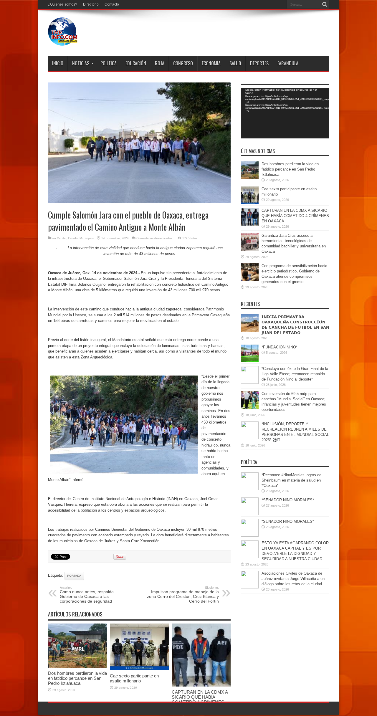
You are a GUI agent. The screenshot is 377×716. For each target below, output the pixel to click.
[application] (285, 113)
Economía (211, 63)
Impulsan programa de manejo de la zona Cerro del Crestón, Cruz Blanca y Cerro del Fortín (183, 594)
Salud (235, 63)
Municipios (87, 238)
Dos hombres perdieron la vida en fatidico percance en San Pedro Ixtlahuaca (77, 678)
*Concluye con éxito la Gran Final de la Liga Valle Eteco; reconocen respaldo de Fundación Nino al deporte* (295, 373)
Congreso (183, 63)
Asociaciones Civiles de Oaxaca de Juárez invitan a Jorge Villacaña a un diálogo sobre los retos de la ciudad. (293, 578)
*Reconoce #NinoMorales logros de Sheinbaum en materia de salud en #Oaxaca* (291, 480)
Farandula (287, 63)
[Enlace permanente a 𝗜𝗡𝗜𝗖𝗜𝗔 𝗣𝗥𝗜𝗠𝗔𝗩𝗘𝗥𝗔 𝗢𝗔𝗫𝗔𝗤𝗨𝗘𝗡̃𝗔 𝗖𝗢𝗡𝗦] (250, 330)
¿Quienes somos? (62, 4)
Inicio (57, 63)
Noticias (80, 63)
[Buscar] (324, 4)
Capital (61, 238)
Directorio (91, 4)
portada (74, 575)
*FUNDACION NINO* (279, 347)
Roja (159, 63)
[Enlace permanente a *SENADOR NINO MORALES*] (250, 514)
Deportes (259, 63)
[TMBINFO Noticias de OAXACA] (62, 41)
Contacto (112, 4)
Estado (73, 238)
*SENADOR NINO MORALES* (288, 500)
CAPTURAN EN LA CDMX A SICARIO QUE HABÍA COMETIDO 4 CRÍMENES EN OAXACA (200, 699)
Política (108, 63)
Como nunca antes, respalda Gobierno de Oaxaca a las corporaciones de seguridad (87, 594)
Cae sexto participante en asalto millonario (134, 678)
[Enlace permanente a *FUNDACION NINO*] (250, 361)
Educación (135, 63)
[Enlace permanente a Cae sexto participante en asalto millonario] (139, 669)
